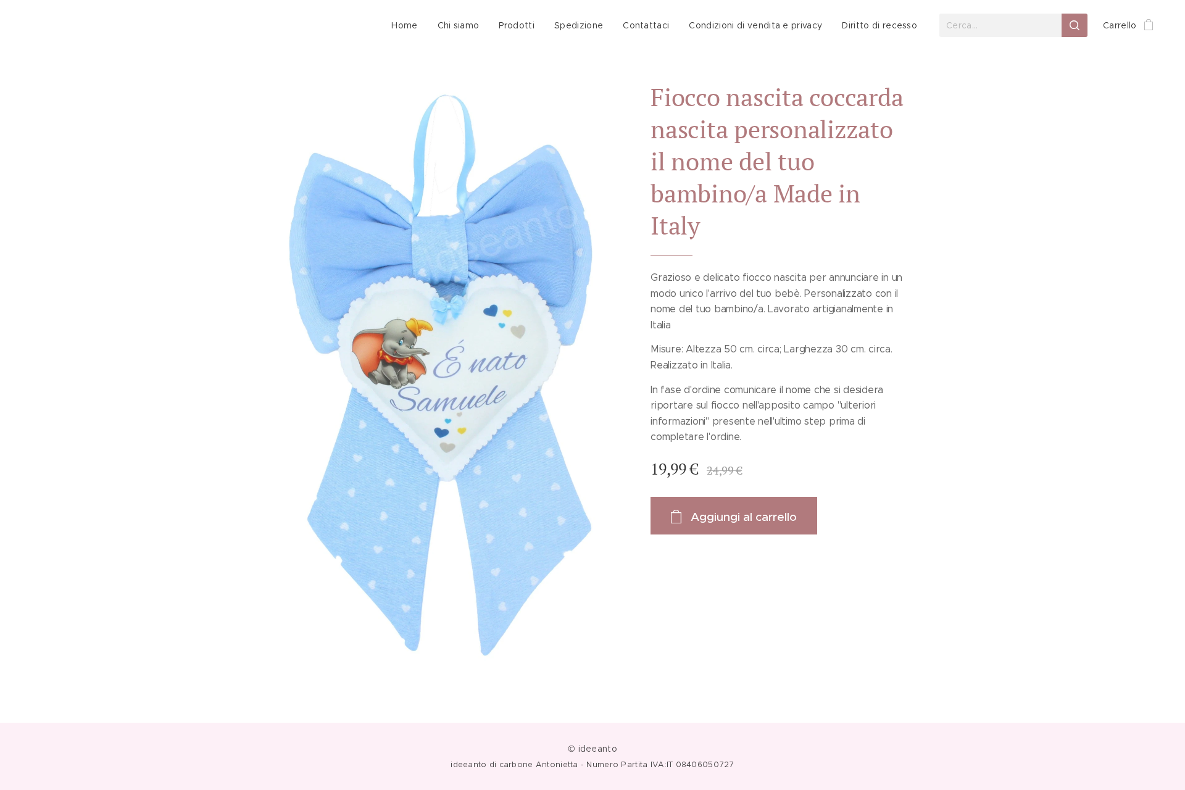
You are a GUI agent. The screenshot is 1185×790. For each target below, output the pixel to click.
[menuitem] (407, 25)
